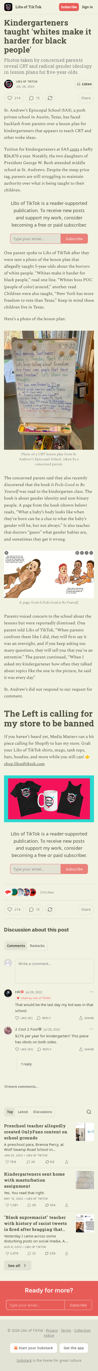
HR (17, 991)
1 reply (26, 1064)
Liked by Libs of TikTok (36, 998)
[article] (49, 1144)
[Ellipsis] (91, 992)
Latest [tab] (23, 1112)
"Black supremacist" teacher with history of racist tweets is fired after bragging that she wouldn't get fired (35, 1223)
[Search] (89, 1112)
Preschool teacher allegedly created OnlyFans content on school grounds (35, 1132)
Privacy (52, 1330)
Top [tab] (10, 1112)
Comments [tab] (16, 946)
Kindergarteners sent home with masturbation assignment (34, 1180)
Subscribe (69, 7)
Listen (87, 84)
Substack (24, 1360)
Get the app (74, 1347)
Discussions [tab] (42, 1112)
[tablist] (25, 946)
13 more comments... (21, 1086)
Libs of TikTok (26, 81)
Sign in (87, 7)
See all (14, 1265)
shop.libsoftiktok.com (24, 764)
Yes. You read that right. (24, 1192)
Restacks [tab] (37, 946)
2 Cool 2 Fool (26, 1029)
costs (74, 149)
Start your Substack (36, 1347)
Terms (66, 1330)
